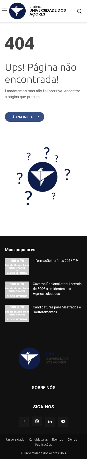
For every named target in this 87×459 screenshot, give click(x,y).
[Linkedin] (50, 422)
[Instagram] (37, 421)
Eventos (57, 439)
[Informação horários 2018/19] (17, 266)
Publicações (43, 445)
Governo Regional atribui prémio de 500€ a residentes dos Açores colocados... (57, 289)
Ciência (72, 439)
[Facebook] (24, 422)
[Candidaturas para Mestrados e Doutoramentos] (17, 313)
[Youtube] (63, 422)
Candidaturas (38, 439)
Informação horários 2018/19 (55, 261)
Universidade (15, 439)
